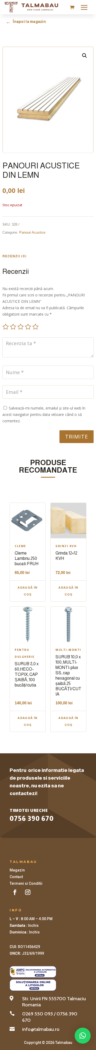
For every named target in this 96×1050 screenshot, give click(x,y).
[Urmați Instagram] (27, 892)
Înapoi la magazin (26, 21)
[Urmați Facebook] (15, 892)
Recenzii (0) (14, 256)
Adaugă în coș (28, 591)
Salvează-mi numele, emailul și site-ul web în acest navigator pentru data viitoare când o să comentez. (43, 414)
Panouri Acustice (32, 232)
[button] (84, 55)
